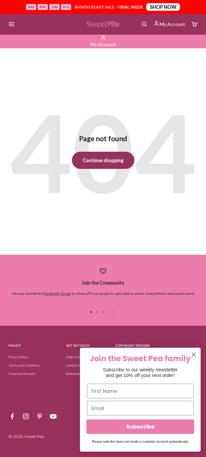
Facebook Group (57, 293)
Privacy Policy (18, 357)
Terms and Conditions (24, 365)
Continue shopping (103, 160)
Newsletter (74, 374)
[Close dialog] (193, 354)
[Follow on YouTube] (53, 416)
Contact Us (74, 365)
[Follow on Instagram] (26, 416)
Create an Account (22, 374)
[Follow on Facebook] (12, 416)
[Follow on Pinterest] (39, 416)
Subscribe (140, 426)
